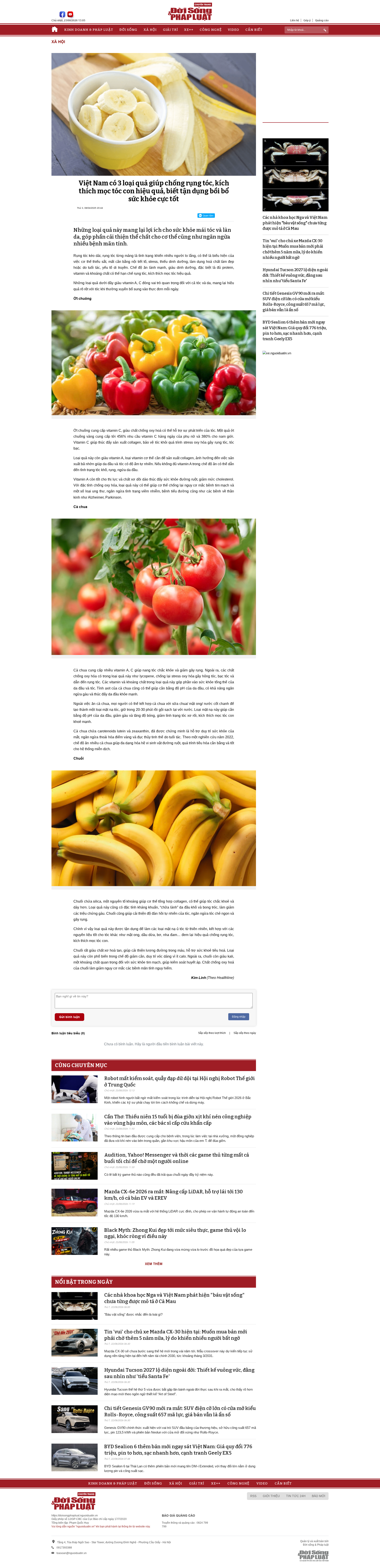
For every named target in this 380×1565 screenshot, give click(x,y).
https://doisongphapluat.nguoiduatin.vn (74, 1515)
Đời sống (128, 30)
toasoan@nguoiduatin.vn (72, 1553)
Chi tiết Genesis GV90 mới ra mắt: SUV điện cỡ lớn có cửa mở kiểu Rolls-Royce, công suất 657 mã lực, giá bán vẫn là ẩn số (180, 1411)
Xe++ (188, 30)
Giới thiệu (271, 1496)
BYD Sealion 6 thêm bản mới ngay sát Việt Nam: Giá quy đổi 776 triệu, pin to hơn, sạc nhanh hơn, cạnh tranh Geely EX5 (178, 1450)
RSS (253, 1496)
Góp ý (307, 20)
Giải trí (170, 30)
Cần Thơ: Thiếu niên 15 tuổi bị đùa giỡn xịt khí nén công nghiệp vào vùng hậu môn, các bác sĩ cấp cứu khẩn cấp (177, 1120)
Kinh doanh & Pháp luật (88, 30)
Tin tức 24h (295, 1496)
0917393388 (64, 1547)
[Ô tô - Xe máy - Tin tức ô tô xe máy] (277, 353)
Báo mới (318, 1496)
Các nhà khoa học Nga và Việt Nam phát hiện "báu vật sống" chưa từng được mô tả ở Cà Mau (174, 1298)
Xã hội (150, 30)
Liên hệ (294, 20)
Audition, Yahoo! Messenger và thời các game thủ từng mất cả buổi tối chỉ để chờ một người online (176, 1158)
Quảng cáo (322, 20)
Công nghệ (211, 30)
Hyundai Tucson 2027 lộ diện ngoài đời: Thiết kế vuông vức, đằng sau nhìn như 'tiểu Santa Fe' (295, 275)
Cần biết (254, 30)
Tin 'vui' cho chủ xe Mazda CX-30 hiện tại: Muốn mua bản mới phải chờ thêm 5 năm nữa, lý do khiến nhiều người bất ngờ (175, 1335)
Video (233, 30)
